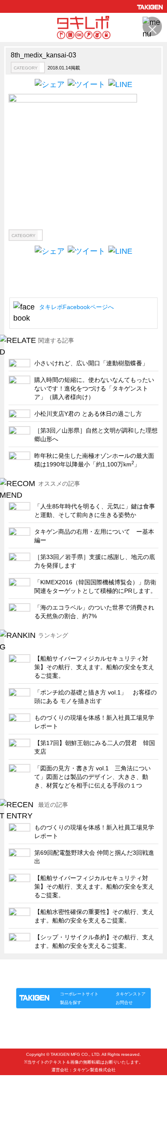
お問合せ (124, 1002)
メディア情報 (29, 1098)
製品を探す (70, 1002)
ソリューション (65, 979)
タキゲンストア (131, 994)
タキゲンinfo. (120, 979)
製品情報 (32, 979)
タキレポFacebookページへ (76, 307)
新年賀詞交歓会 (32, 1084)
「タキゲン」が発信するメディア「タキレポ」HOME (72, 969)
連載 (93, 979)
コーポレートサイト (79, 994)
